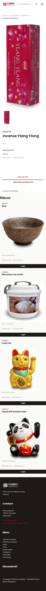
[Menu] (42, 4)
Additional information (23, 182)
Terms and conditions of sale (14, 492)
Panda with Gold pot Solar (14, 411)
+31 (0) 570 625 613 (10, 520)
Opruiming (7, 557)
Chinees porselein (10, 542)
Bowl (4, 206)
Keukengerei (8, 549)
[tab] (23, 177)
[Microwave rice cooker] (23, 301)
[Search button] (37, 4)
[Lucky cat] (23, 370)
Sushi (5, 544)
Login (23, 266)
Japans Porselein (9, 539)
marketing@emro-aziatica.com (15, 523)
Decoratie (6, 555)
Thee (5, 547)
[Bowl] (23, 233)
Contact (6, 494)
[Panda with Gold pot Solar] (23, 438)
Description (23, 177)
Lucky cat (6, 343)
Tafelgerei (7, 552)
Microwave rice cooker (12, 274)
